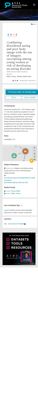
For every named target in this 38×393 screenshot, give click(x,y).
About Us (9, 269)
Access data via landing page (23, 92)
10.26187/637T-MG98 (16, 224)
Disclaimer (10, 276)
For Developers (11, 278)
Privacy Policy (11, 289)
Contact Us (10, 273)
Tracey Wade (15, 191)
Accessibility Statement (14, 291)
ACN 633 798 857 (6, 295)
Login (6, 210)
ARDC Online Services (14, 281)
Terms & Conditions (13, 287)
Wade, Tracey (15, 193)
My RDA (9, 271)
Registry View (11, 283)
